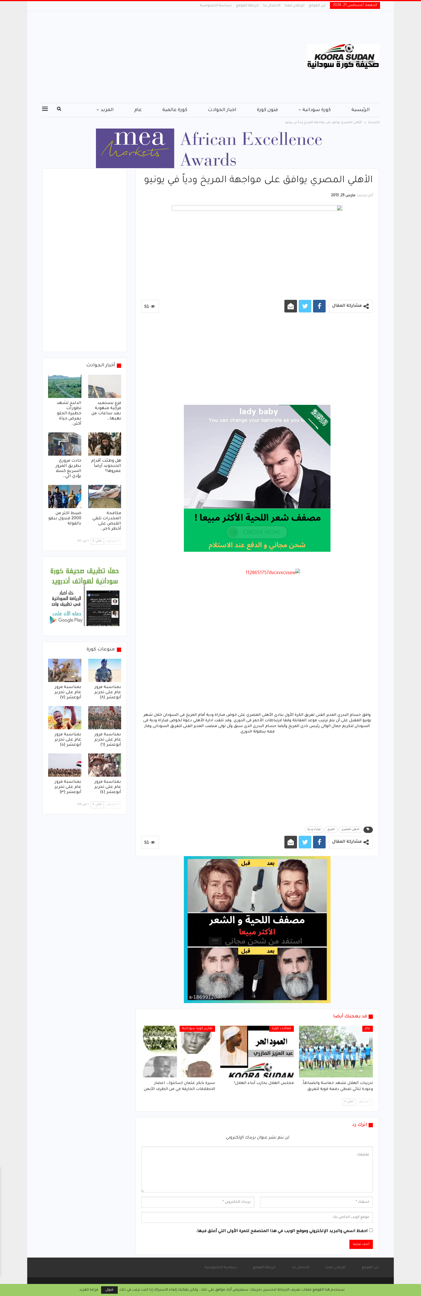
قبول (109, 1290)
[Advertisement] (153, 57)
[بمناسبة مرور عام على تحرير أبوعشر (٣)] (64, 765)
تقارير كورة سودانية (197, 1029)
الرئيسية (360, 110)
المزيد (107, 110)
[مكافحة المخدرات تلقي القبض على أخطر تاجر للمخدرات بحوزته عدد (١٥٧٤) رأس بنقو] (104, 496)
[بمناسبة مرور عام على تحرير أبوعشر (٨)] (104, 670)
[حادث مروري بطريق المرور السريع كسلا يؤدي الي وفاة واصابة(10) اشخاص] (64, 444)
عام (138, 110)
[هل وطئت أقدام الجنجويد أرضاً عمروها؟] (104, 444)
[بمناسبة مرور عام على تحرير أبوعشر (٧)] (64, 670)
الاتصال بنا (271, 6)
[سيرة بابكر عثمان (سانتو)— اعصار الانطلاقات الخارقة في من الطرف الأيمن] (178, 1051)
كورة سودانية (316, 110)
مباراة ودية (314, 829)
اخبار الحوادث (222, 110)
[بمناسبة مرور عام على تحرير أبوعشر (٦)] (104, 717)
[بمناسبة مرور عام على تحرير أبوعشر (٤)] (104, 765)
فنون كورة (267, 110)
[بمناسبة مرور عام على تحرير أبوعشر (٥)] (64, 717)
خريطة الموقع (247, 6)
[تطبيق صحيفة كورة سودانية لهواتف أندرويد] (84, 596)
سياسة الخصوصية (216, 6)
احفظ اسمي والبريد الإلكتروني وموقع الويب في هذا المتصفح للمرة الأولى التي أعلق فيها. (282, 1231)
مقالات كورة (281, 1029)
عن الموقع (317, 6)
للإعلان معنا (294, 6)
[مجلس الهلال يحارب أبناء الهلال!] (257, 1051)
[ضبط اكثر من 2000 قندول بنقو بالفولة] (64, 496)
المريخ (331, 829)
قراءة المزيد (88, 1290)
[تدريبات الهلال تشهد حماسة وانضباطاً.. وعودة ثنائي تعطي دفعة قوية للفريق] (336, 1051)
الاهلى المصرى (350, 829)
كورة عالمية (174, 110)
